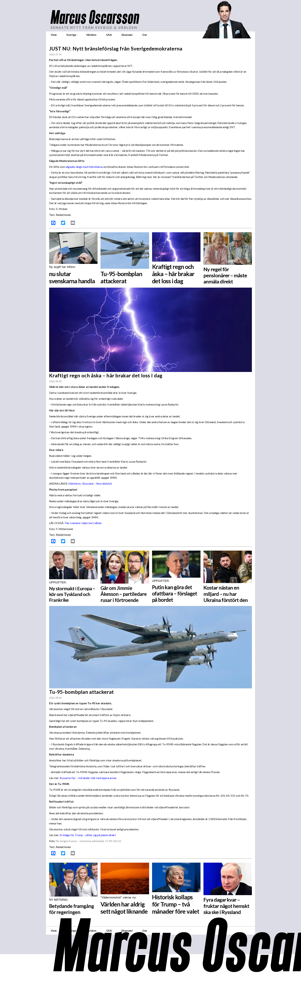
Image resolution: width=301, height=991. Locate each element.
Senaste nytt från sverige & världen (94, 27)
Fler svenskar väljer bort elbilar (83, 523)
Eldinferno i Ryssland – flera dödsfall (90, 483)
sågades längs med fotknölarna (84, 166)
